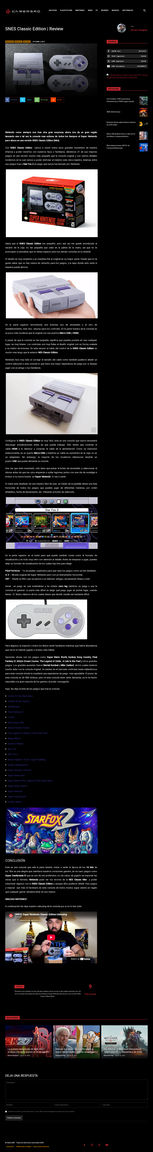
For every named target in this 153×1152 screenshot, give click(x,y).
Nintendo (9, 42)
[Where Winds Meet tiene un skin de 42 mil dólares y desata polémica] (143, 135)
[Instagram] (92, 1145)
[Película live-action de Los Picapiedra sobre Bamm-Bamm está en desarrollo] (76, 1041)
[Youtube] (107, 1145)
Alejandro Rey (61, 1055)
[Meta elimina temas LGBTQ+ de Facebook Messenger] (143, 147)
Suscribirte (141, 66)
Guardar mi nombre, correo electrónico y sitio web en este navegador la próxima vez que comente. (41, 1111)
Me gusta (142, 51)
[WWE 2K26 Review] (143, 112)
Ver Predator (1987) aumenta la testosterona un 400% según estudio (120, 100)
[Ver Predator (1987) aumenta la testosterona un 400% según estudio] (143, 100)
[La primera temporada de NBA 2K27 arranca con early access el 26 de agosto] (28, 1041)
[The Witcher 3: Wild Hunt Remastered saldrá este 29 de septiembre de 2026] (124, 1041)
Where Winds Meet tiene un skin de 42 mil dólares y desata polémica (121, 135)
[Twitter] (99, 1145)
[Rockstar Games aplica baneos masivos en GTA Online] (143, 124)
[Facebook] (84, 1145)
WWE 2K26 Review (113, 112)
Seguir (143, 56)
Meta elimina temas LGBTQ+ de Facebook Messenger (118, 146)
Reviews (27, 42)
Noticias (18, 42)
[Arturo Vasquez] (124, 28)
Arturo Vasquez (139, 30)
